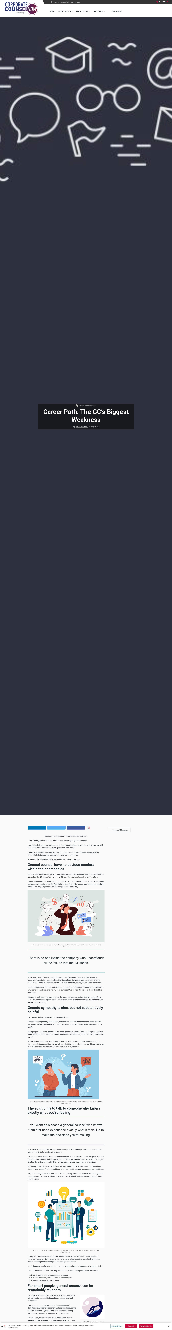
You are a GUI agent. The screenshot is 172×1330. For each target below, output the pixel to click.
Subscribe (117, 11)
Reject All (131, 1326)
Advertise (99, 11)
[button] (37, 827)
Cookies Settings (116, 1326)
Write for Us (82, 11)
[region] (86, 1326)
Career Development (87, 406)
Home (52, 11)
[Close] (169, 1326)
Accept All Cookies (146, 1326)
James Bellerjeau (82, 427)
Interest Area (64, 11)
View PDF (92, 827)
